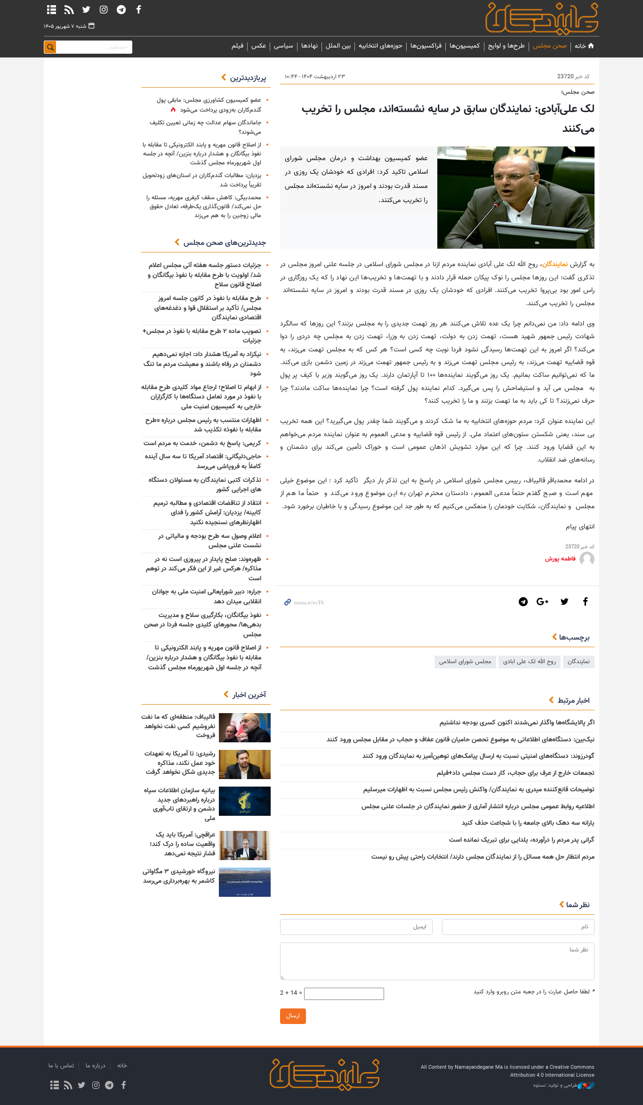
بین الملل (338, 46)
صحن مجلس (550, 46)
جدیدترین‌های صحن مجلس (225, 243)
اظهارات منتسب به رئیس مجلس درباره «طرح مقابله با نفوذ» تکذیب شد (203, 425)
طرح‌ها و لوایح (506, 46)
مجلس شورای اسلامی (465, 661)
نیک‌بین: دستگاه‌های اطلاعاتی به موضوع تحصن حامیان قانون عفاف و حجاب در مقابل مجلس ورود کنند (461, 740)
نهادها (309, 46)
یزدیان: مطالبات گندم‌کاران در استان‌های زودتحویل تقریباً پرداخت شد (202, 180)
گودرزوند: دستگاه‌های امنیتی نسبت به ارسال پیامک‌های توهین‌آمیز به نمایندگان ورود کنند (478, 756)
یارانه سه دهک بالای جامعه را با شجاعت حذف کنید (528, 823)
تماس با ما (61, 1066)
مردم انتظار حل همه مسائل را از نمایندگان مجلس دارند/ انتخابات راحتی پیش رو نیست (483, 857)
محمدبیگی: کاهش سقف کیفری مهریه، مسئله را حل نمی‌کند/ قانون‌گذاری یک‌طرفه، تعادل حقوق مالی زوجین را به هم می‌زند (203, 206)
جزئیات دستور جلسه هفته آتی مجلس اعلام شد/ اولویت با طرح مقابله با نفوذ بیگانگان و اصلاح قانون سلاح (204, 275)
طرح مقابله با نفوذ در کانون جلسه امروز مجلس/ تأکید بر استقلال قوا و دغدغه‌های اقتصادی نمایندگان (207, 308)
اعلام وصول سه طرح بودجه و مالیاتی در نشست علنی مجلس (209, 541)
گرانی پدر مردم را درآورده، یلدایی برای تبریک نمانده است (522, 840)
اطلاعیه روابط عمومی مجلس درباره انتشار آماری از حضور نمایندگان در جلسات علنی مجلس (478, 807)
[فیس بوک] (138, 9)
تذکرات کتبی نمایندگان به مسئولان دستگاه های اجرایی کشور (205, 485)
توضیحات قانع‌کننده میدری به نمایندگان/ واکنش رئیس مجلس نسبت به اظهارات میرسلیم (479, 790)
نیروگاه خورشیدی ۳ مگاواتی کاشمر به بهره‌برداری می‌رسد (179, 876)
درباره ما (95, 1066)
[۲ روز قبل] (245, 882)
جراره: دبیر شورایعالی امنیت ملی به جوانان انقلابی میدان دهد (206, 597)
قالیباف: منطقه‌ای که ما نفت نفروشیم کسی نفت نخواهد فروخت (178, 726)
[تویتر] (86, 9)
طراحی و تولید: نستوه (555, 1085)
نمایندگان (528, 18)
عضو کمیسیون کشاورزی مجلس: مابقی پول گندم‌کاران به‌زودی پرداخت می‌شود (209, 105)
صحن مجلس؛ (578, 92)
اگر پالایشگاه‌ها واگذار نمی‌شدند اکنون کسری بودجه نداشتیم (517, 723)
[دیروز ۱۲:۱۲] (245, 764)
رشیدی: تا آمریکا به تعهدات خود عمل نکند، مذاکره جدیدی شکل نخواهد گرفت (180, 763)
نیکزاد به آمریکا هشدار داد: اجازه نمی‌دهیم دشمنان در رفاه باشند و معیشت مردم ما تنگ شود (202, 364)
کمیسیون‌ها (465, 46)
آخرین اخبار (249, 695)
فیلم (237, 46)
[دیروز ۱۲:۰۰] (245, 801)
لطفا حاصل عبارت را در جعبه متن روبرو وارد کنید (534, 992)
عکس (258, 46)
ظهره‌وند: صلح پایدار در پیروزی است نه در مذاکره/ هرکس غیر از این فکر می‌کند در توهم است (203, 569)
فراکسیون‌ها (426, 46)
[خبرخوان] (68, 9)
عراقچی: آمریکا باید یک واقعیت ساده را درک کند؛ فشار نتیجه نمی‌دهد (182, 844)
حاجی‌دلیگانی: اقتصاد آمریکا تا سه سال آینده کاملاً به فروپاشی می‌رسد (203, 462)
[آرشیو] (51, 9)
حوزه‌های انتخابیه (380, 46)
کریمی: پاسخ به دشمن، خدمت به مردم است (202, 444)
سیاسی (283, 46)
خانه (580, 46)
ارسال (293, 1016)
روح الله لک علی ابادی (529, 661)
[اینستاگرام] (103, 9)
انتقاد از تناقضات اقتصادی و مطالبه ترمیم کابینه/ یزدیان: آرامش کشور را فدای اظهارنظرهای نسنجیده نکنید (207, 513)
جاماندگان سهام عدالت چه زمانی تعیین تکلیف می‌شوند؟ (205, 127)
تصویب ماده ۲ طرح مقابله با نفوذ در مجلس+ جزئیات (202, 336)
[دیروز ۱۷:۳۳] (245, 727)
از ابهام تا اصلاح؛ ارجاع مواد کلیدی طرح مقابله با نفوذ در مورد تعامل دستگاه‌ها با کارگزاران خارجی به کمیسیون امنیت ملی (201, 397)
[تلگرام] (121, 9)
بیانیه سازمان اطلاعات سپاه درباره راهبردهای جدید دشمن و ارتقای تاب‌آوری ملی (179, 805)
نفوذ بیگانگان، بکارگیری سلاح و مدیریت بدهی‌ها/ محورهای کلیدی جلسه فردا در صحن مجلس (202, 625)
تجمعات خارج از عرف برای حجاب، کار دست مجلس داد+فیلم (516, 773)
